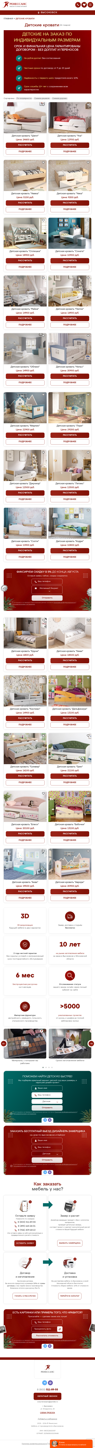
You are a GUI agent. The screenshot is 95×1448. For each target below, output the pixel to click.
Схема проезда (47, 1413)
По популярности (24, 98)
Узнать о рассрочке (25, 1296)
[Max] (50, 1120)
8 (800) (47, 1389)
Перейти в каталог (70, 1296)
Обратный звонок (47, 1396)
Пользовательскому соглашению (23, 604)
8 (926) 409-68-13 (27, 1230)
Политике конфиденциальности (64, 602)
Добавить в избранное (47, 1419)
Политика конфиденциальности (34, 1444)
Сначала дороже (59, 98)
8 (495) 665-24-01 (26, 1226)
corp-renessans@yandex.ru (47, 1402)
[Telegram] (45, 1120)
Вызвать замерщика (70, 1243)
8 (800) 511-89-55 (27, 1222)
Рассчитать (25, 145)
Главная (8, 19)
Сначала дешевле (41, 98)
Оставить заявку (25, 1243)
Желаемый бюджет (48, 588)
